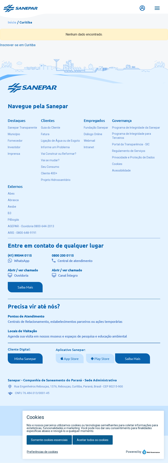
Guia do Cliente (50, 127)
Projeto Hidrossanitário (55, 179)
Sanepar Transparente (22, 127)
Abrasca (13, 200)
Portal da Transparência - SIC (131, 144)
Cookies (117, 164)
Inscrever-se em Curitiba (17, 45)
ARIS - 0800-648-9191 (22, 232)
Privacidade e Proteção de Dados (133, 157)
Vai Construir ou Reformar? (58, 153)
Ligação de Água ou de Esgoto (60, 140)
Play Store (101, 358)
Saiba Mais (25, 287)
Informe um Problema (55, 147)
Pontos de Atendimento (26, 316)
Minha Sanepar (25, 358)
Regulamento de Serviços (128, 150)
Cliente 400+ (49, 173)
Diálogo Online (93, 134)
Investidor (14, 147)
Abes (11, 193)
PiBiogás (13, 219)
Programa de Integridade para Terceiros (131, 135)
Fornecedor (15, 140)
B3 (9, 213)
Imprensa (14, 153)
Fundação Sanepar (96, 127)
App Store (71, 358)
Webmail (89, 140)
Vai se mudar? (50, 160)
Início (12, 22)
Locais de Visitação (22, 330)
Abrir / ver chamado (23, 270)
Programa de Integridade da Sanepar (136, 127)
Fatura (45, 134)
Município (14, 134)
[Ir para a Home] (20, 6)
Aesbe (12, 206)
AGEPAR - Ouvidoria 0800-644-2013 (31, 226)
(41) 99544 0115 (20, 255)
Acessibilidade (121, 170)
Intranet (89, 147)
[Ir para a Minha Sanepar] (143, 8)
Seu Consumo (50, 166)
